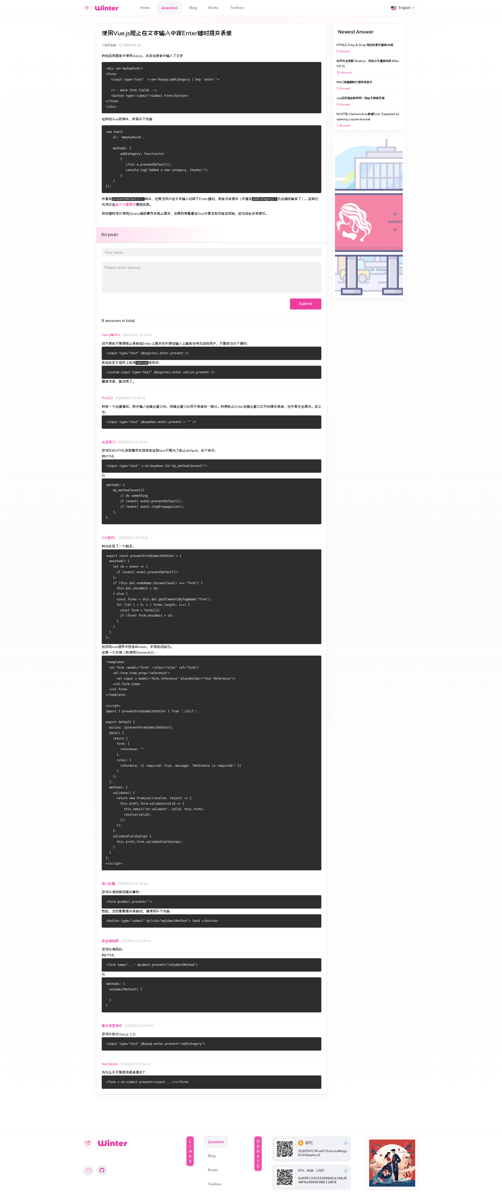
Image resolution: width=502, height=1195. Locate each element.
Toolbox (236, 7)
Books (213, 7)
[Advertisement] (369, 217)
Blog (193, 7)
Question (169, 7)
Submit (305, 304)
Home (145, 7)
